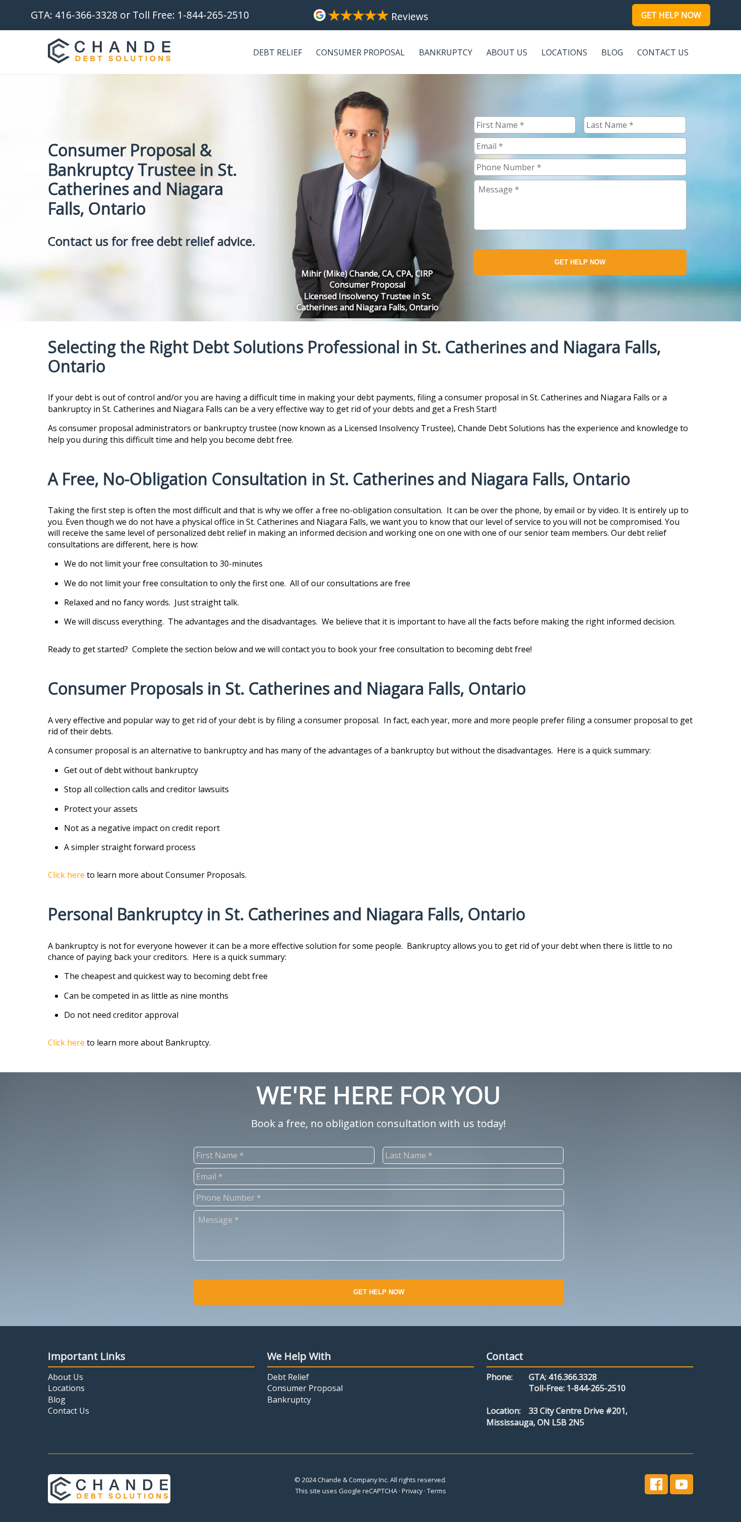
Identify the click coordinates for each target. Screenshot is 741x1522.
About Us (506, 52)
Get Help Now (671, 15)
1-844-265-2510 (213, 15)
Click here (66, 874)
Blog (612, 52)
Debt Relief (277, 52)
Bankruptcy (445, 52)
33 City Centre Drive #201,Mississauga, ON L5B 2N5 (557, 1416)
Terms (436, 1490)
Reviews (408, 16)
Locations (564, 52)
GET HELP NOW (579, 262)
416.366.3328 (572, 1376)
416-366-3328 (86, 15)
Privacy (412, 1490)
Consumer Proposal (360, 52)
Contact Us (663, 52)
